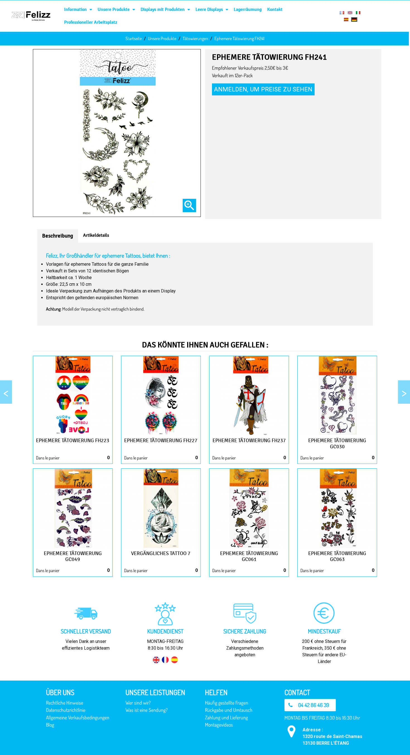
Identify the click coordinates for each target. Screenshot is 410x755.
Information (75, 9)
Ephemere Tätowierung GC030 (337, 443)
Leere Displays (209, 9)
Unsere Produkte (114, 9)
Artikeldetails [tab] (96, 235)
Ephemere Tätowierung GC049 (73, 556)
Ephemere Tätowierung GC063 (337, 556)
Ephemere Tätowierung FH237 (249, 440)
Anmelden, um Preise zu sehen (263, 89)
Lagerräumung (248, 9)
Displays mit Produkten (163, 9)
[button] (310, 705)
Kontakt (275, 9)
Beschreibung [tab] (57, 236)
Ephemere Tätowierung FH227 (160, 440)
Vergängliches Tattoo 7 (160, 553)
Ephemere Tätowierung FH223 (72, 440)
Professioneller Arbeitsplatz (90, 22)
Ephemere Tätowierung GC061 (249, 556)
